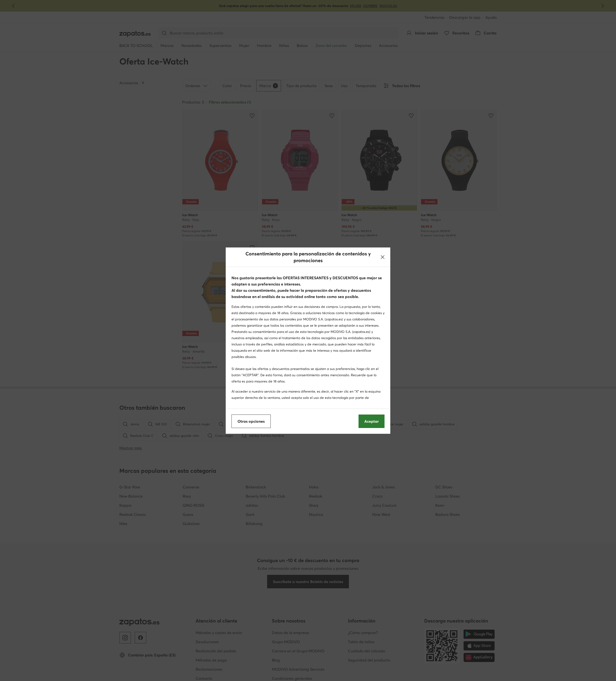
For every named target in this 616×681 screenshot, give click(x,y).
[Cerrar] (382, 257)
